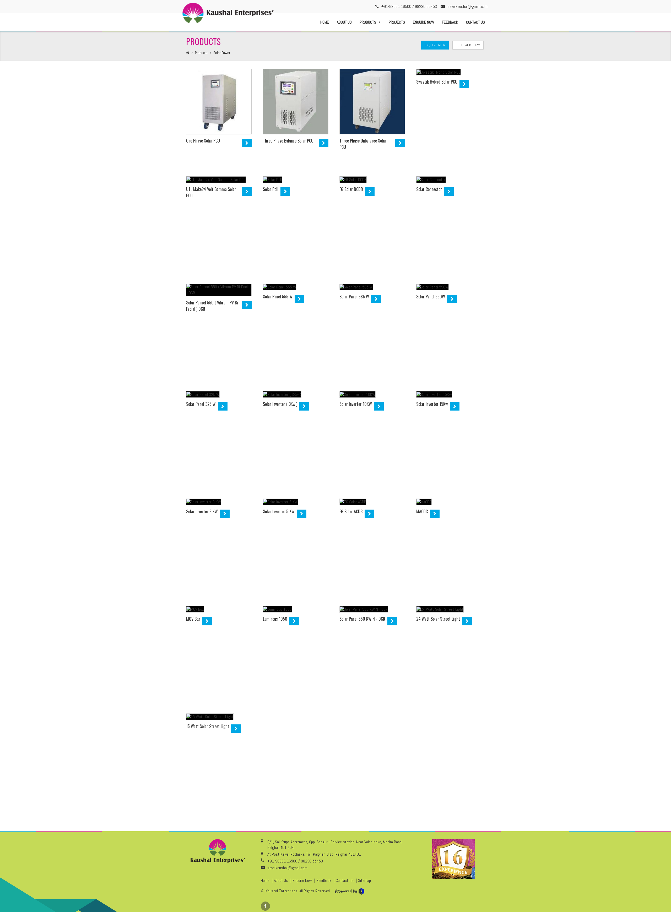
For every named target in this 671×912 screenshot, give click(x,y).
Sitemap (364, 880)
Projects (397, 22)
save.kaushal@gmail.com (467, 6)
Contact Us (475, 22)
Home (324, 22)
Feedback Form (468, 45)
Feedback (450, 22)
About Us (344, 22)
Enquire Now (423, 22)
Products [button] (368, 22)
